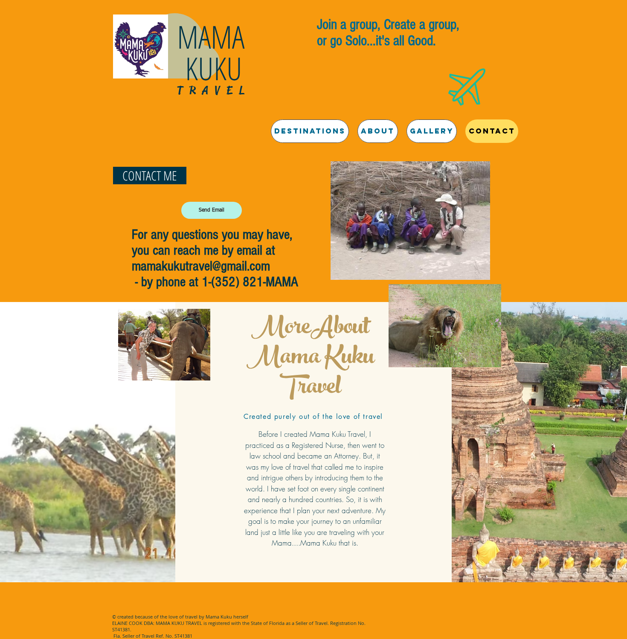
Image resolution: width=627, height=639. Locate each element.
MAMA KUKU (215, 52)
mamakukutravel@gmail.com (201, 266)
